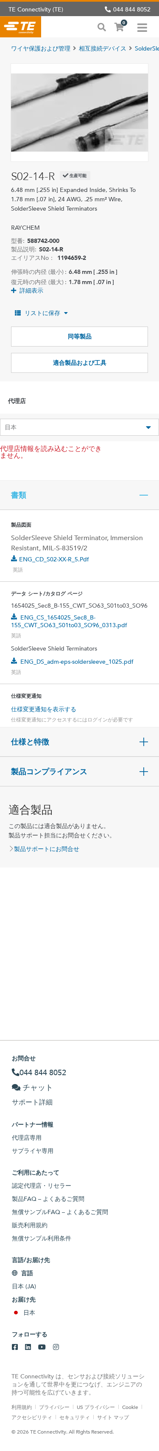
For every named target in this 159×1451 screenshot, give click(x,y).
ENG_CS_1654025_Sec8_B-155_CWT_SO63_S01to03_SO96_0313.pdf (69, 621)
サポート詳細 (32, 1102)
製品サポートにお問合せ (46, 849)
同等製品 (80, 336)
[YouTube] (42, 1347)
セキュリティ (74, 1417)
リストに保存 (42, 313)
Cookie (130, 1406)
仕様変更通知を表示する (43, 709)
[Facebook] (15, 1347)
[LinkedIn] (28, 1347)
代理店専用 (27, 1137)
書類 (18, 495)
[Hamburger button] (142, 26)
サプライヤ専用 (32, 1151)
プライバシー (54, 1406)
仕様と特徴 (30, 742)
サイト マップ (113, 1417)
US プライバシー (96, 1406)
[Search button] (102, 26)
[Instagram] (56, 1347)
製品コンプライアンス (49, 771)
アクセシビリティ (31, 1417)
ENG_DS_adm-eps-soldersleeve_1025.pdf (77, 661)
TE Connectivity (20, 26)
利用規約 (21, 1406)
